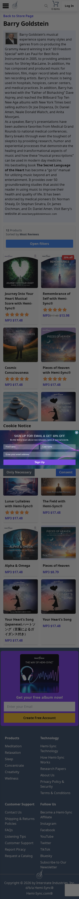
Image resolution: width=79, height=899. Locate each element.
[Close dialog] (76, 432)
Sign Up (40, 462)
